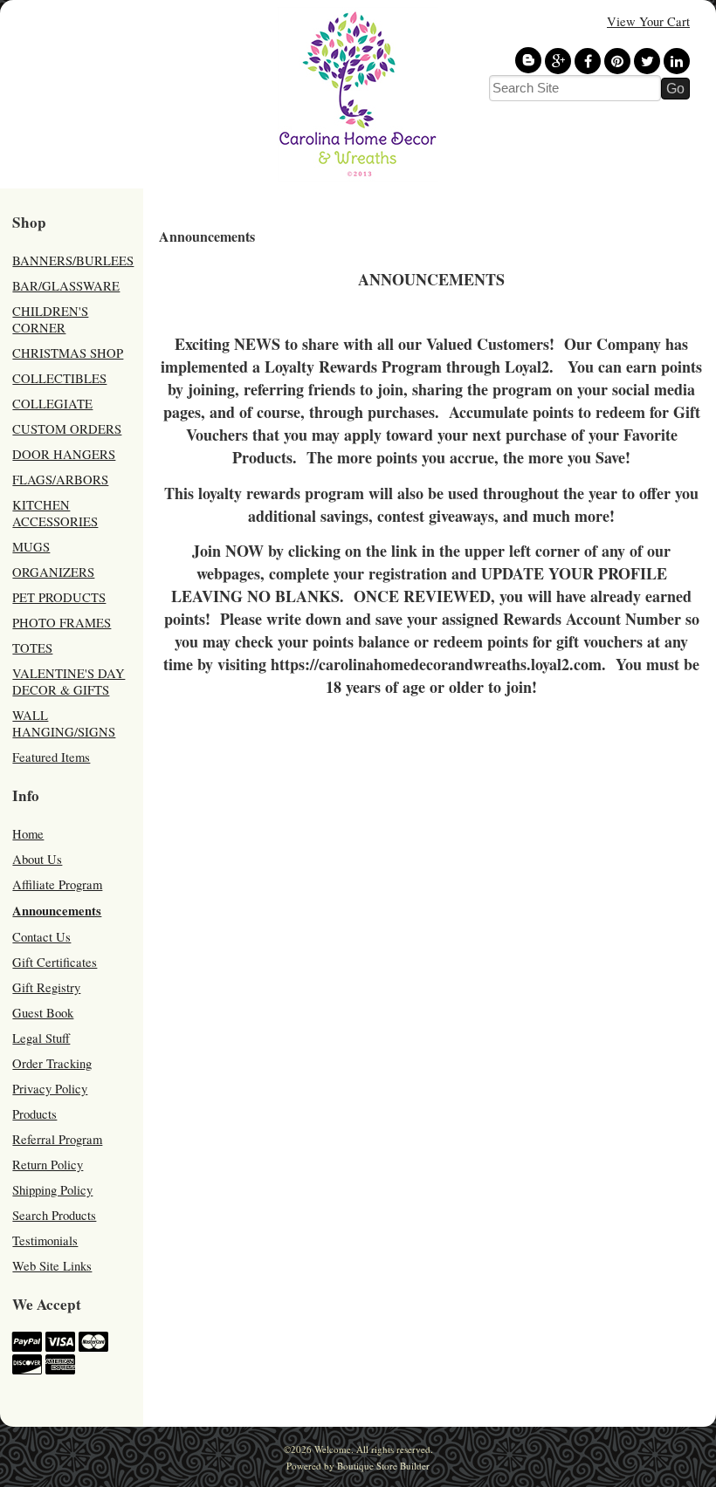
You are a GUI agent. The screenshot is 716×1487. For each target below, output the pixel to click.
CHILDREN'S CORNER (50, 319)
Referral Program (57, 1139)
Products (34, 1114)
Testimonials (45, 1240)
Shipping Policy (52, 1190)
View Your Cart (648, 21)
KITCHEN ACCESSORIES (55, 513)
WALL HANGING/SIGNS (63, 723)
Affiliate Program (57, 884)
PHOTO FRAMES (61, 622)
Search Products (54, 1215)
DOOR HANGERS (63, 454)
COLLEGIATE (52, 403)
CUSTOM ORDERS (66, 429)
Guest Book (42, 1012)
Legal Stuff (41, 1038)
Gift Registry (46, 987)
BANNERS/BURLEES (73, 260)
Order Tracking (52, 1063)
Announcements (56, 910)
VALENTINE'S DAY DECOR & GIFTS (68, 681)
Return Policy (47, 1164)
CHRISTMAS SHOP (67, 353)
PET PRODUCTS (59, 597)
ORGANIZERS (53, 572)
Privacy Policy (49, 1088)
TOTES (32, 648)
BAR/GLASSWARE (66, 286)
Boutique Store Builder (383, 1465)
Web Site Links (52, 1265)
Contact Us (41, 937)
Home (28, 834)
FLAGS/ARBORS (60, 479)
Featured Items (51, 757)
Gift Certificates (54, 962)
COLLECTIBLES (59, 378)
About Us (37, 859)
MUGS (31, 546)
